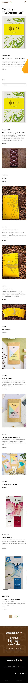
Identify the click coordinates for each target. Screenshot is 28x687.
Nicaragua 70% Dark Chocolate (11, 599)
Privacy (6, 680)
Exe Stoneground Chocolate (9, 484)
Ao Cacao (4, 178)
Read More (4, 69)
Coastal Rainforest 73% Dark (10, 230)
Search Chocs (12, 649)
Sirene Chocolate (6, 329)
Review (6, 649)
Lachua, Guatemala (7, 289)
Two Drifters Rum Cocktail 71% (11, 437)
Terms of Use (19, 680)
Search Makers (19, 649)
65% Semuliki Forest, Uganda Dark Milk (13, 58)
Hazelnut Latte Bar (7, 378)
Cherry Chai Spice (7, 537)
